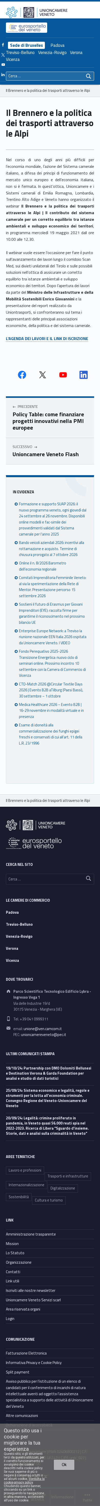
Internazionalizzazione (26, 1185)
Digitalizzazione (63, 1188)
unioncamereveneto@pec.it (43, 1035)
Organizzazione (19, 1262)
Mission (12, 1244)
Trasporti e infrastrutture (67, 1176)
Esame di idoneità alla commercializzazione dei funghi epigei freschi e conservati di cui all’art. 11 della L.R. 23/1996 (50, 734)
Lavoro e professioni (25, 1170)
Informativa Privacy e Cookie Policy (34, 1363)
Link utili (12, 1281)
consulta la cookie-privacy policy (24, 1480)
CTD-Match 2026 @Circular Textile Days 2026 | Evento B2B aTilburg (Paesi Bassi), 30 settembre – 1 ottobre (51, 690)
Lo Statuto (15, 1253)
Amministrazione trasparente (31, 1234)
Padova (58, 45)
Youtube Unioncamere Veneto (63, 375)
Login (10, 1319)
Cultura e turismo (49, 1200)
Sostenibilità (19, 1197)
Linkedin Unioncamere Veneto (83, 375)
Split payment (17, 1372)
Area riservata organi (23, 1309)
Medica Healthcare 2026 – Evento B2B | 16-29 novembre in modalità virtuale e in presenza (51, 710)
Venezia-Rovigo (52, 52)
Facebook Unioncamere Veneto (22, 375)
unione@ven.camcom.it (43, 1029)
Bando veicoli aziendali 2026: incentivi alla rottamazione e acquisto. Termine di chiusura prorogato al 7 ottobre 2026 (51, 549)
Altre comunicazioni (22, 1415)
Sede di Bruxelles (26, 45)
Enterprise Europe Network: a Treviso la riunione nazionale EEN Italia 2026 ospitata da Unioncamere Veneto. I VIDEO (52, 637)
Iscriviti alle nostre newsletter (30, 1290)
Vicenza (13, 59)
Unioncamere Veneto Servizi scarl (33, 1300)
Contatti (13, 1272)
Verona (76, 52)
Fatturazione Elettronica (26, 1353)
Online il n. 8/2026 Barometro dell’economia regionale (42, 566)
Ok (64, 1464)
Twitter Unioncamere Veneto (42, 375)
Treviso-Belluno (20, 52)
